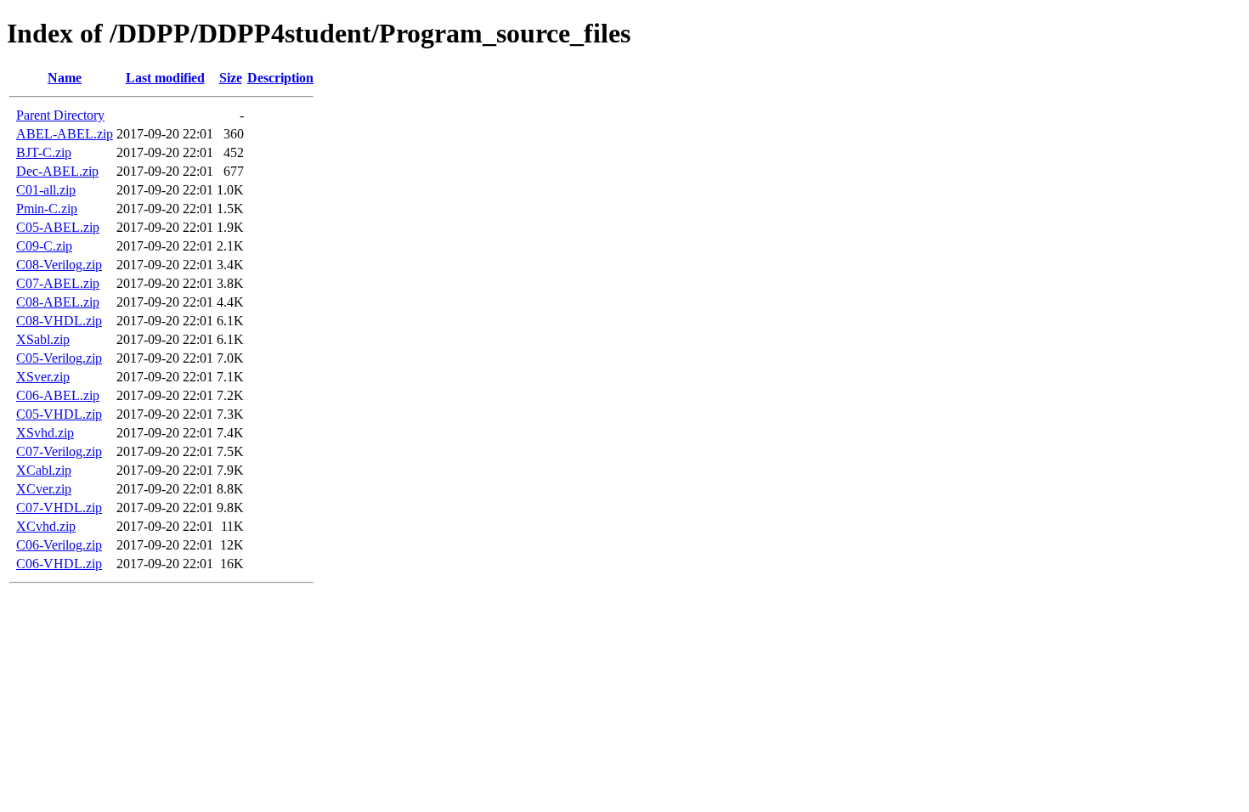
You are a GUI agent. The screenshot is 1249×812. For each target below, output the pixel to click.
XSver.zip (43, 376)
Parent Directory (60, 115)
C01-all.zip (46, 190)
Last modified (165, 77)
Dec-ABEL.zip (57, 171)
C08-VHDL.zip (59, 320)
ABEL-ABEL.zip (64, 134)
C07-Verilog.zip (59, 451)
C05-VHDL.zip (59, 414)
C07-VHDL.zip (59, 507)
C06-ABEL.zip (57, 395)
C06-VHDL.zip (59, 563)
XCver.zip (43, 489)
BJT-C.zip (43, 152)
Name (65, 77)
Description (280, 77)
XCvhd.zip (46, 526)
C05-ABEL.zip (57, 227)
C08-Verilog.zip (59, 264)
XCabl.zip (43, 470)
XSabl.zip (43, 339)
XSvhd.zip (45, 433)
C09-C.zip (44, 246)
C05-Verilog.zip (59, 358)
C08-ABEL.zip (57, 302)
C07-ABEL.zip (57, 283)
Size (230, 77)
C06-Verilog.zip (59, 545)
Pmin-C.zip (46, 208)
